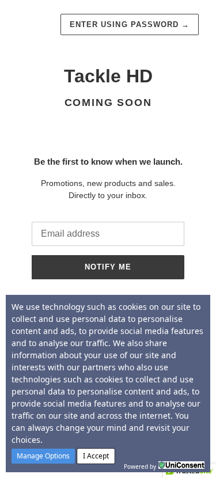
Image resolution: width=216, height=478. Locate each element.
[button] (43, 456)
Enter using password (130, 24)
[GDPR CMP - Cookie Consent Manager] (181, 465)
